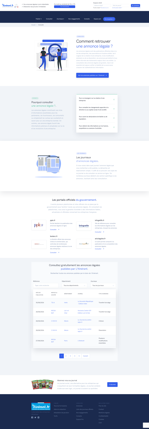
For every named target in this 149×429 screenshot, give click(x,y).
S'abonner (112, 384)
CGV (100, 423)
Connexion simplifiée (135, 7)
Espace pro (97, 19)
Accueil (33, 25)
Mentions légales (104, 413)
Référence (36, 281)
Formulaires (108, 19)
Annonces (79, 406)
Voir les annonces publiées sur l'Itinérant (91, 75)
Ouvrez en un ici (104, 7)
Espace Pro (80, 419)
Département (66, 281)
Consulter (49, 19)
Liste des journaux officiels (84, 409)
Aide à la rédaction (60, 409)
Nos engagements (74, 19)
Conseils (87, 19)
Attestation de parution (61, 413)
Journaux (60, 19)
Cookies (101, 419)
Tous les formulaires (60, 406)
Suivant (85, 356)
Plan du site (102, 406)
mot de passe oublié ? (117, 7)
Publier (38, 19)
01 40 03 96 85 (65, 6)
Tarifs (56, 416)
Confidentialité (103, 416)
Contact (101, 409)
